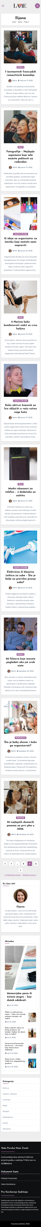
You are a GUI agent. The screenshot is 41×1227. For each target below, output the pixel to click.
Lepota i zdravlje (20, 234)
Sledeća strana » (30, 875)
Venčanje (20, 818)
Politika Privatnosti (9, 1178)
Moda (20, 147)
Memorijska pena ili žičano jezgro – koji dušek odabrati (19, 997)
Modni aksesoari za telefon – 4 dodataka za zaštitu (20, 492)
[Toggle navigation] (3, 6)
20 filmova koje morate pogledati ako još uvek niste (20, 662)
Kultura (20, 67)
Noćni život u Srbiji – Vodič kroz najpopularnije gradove (15, 1061)
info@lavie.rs (6, 1163)
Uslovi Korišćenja (8, 1184)
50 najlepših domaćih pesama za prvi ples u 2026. (20, 825)
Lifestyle (6, 1100)
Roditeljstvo (20, 738)
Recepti (6, 1111)
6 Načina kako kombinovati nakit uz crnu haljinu (20, 325)
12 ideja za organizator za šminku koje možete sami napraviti (20, 242)
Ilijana (14, 80)
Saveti (5, 1123)
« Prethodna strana (12, 875)
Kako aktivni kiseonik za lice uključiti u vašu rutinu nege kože (20, 408)
